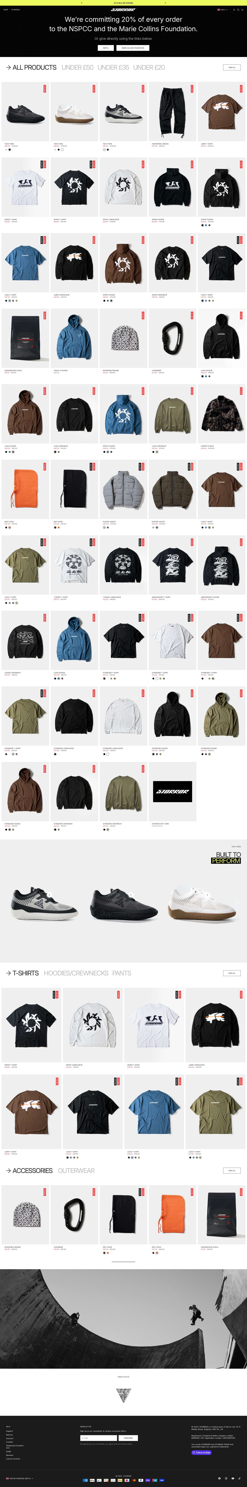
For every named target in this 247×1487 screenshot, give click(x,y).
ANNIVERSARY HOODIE (210, 597)
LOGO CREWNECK (61, 446)
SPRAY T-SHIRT (60, 219)
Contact (9, 1442)
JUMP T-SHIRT (207, 144)
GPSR (8, 1452)
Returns (9, 1435)
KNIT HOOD (9, 522)
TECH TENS (9, 144)
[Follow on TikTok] (239, 1478)
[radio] (6, 149)
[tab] (32, 67)
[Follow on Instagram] (226, 1478)
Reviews (9, 1455)
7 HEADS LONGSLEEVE (112, 597)
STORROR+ (15, 10)
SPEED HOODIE (158, 219)
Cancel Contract (13, 1459)
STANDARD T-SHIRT (111, 673)
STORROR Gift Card (160, 824)
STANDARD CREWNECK (63, 824)
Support (9, 1431)
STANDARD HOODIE (160, 748)
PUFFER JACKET (109, 522)
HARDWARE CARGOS (160, 144)
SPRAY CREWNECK (159, 295)
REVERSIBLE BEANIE (111, 370)
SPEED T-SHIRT (11, 219)
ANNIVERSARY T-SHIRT (161, 597)
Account (9, 1438)
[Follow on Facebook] (219, 1478)
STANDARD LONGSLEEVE (64, 748)
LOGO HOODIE (206, 370)
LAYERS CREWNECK (13, 673)
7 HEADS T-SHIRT (61, 597)
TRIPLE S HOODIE (61, 370)
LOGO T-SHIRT (10, 295)
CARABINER (156, 370)
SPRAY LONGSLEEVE (111, 219)
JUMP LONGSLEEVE (62, 295)
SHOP (6, 10)
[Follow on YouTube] (233, 1478)
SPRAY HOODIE (207, 219)
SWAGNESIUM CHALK (13, 370)
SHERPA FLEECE (207, 446)
